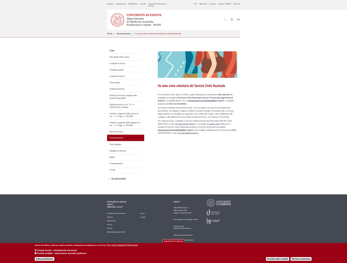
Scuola (143, 4)
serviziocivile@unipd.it (184, 124)
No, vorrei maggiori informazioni (122, 245)
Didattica (110, 217)
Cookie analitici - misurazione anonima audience (62, 253)
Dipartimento (111, 221)
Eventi (112, 170)
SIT (195, 4)
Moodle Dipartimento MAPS (116, 232)
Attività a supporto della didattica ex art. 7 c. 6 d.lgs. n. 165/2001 (125, 123)
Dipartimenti (121, 4)
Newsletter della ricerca (120, 57)
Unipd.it (110, 4)
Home (109, 33)
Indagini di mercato (118, 151)
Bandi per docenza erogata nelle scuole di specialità (123, 96)
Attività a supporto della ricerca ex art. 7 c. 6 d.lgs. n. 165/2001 (124, 114)
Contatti (142, 217)
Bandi (112, 157)
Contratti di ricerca (117, 63)
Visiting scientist (116, 70)
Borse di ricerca (116, 131)
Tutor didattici (115, 144)
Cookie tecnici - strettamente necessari (57, 250)
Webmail (203, 4)
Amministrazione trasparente (116, 213)
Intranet (109, 228)
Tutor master (115, 82)
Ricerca (109, 224)
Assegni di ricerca (117, 76)
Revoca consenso (301, 259)
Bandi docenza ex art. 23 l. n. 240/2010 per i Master (122, 105)
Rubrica (236, 4)
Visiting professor (117, 89)
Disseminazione (123, 33)
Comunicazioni (116, 163)
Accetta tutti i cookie (277, 259)
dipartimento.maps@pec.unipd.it (187, 219)
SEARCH (235, 23)
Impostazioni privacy (173, 241)
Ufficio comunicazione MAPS (183, 235)
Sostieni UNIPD (224, 4)
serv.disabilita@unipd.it (187, 133)
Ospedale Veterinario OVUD (157, 5)
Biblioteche (133, 4)
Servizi (142, 213)
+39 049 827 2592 (185, 213)
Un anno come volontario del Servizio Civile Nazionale (158, 33)
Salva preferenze (44, 259)
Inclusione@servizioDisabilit (202, 100)
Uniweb (212, 4)
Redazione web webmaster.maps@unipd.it (182, 227)
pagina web (214, 124)
